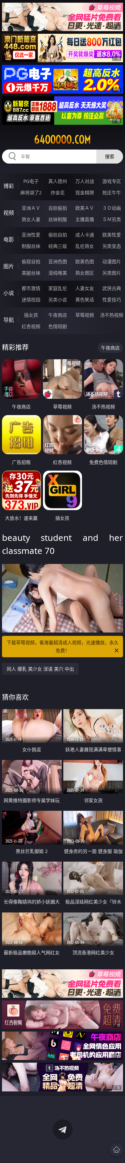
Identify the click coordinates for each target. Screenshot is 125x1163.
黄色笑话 (84, 299)
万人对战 (84, 181)
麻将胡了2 (31, 192)
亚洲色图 (57, 261)
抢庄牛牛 (111, 192)
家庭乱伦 (57, 288)
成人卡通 (84, 234)
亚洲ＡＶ (31, 208)
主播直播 (84, 219)
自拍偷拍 (57, 208)
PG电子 (31, 181)
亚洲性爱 (31, 234)
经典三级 (57, 246)
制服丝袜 (31, 246)
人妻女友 (84, 288)
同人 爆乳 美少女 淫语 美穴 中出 (40, 669)
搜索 (109, 156)
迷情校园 (31, 299)
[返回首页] (116, 1149)
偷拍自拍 (57, 234)
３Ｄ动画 (111, 208)
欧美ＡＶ (84, 208)
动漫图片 (111, 261)
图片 (8, 266)
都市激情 (31, 288)
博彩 (8, 186)
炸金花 (58, 192)
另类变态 (111, 246)
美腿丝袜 (31, 273)
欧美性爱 (111, 234)
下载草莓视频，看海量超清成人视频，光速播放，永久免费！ (63, 646)
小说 (8, 293)
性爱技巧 (111, 299)
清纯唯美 (57, 273)
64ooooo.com (62, 139)
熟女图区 (84, 273)
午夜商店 (57, 315)
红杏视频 (31, 326)
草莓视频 (84, 315)
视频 (8, 212)
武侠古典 (111, 288)
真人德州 (57, 181)
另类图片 (111, 273)
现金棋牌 (84, 192)
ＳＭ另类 (111, 219)
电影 (8, 239)
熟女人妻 (31, 219)
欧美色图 (84, 261)
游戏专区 (111, 181)
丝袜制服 (57, 219)
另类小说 (57, 299)
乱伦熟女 (84, 246)
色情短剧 (57, 326)
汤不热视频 (111, 315)
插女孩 (31, 315)
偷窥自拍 (31, 261)
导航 (8, 319)
